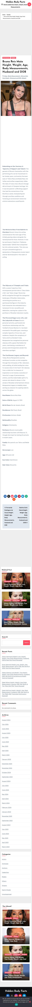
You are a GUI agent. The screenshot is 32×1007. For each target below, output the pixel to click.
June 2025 (5, 742)
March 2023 (6, 847)
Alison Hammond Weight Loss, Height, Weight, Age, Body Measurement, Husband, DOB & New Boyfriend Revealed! (15, 658)
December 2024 (7, 764)
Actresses (6, 57)
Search (5, 637)
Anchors (4, 868)
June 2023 (5, 834)
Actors (4, 859)
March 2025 (6, 755)
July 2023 (5, 829)
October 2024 (6, 772)
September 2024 (7, 777)
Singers (23, 600)
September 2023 (7, 820)
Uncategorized (6, 894)
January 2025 (6, 759)
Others (15, 581)
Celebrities (16, 600)
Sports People (6, 890)
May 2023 (5, 838)
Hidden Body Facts (15, 2)
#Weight (24, 78)
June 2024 (5, 790)
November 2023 (7, 816)
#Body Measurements (14, 76)
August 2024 (6, 781)
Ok (16, 1004)
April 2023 (5, 842)
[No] (30, 1002)
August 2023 (6, 825)
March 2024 (6, 803)
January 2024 (6, 812)
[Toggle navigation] (2, 4)
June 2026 (5, 729)
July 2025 (5, 737)
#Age (5, 76)
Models (13, 57)
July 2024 (5, 785)
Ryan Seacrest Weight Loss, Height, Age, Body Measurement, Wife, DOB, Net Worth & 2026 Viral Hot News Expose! (16, 666)
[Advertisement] (16, 38)
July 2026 (5, 724)
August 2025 (6, 733)
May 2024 (5, 794)
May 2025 (5, 746)
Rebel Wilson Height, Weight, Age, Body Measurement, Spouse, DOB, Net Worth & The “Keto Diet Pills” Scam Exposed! (15, 684)
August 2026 (6, 720)
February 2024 (6, 807)
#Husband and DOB (15, 78)
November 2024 (7, 768)
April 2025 (5, 750)
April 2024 (5, 799)
